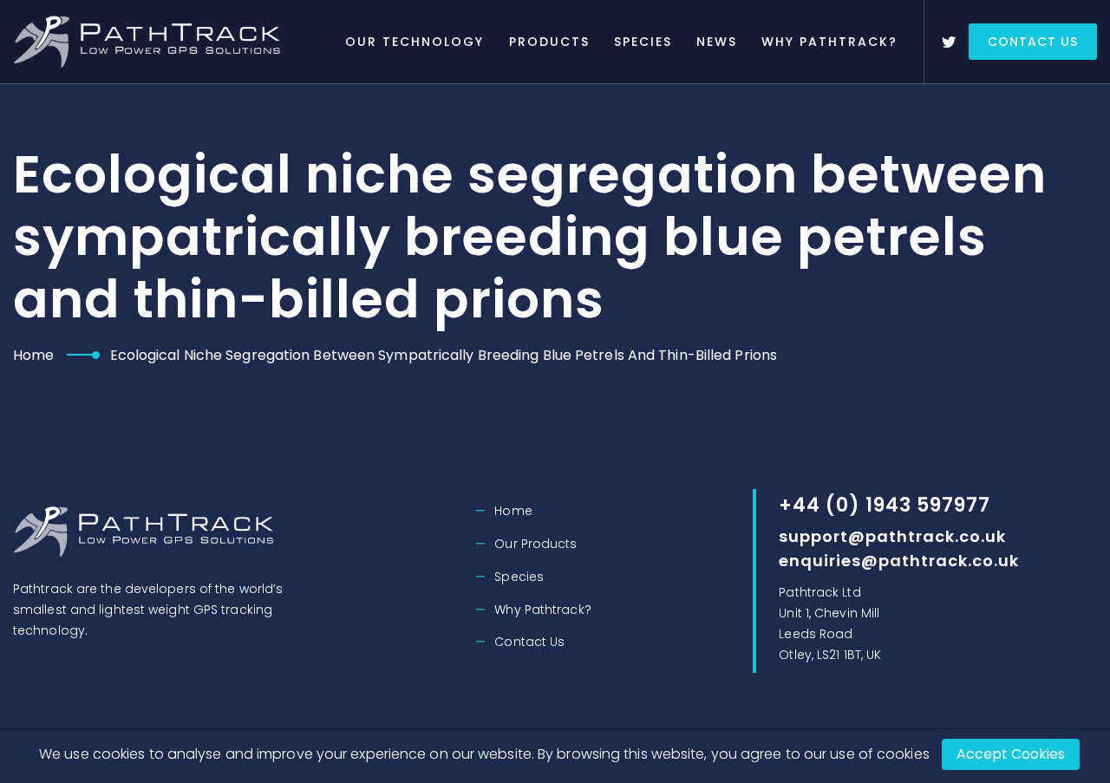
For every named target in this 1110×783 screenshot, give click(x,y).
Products (549, 41)
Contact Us (1033, 41)
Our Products (535, 543)
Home (33, 355)
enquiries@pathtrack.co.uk (899, 560)
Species (643, 41)
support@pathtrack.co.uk (892, 536)
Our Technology (414, 41)
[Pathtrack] (150, 41)
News (716, 41)
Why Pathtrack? (829, 41)
